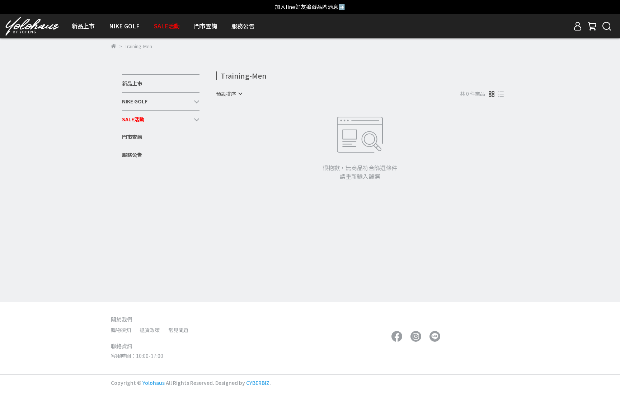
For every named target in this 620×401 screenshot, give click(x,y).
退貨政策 (150, 330)
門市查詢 (205, 26)
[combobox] (229, 93)
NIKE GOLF (124, 26)
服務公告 (242, 26)
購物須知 (121, 330)
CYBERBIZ (257, 382)
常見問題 (178, 330)
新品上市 (83, 26)
